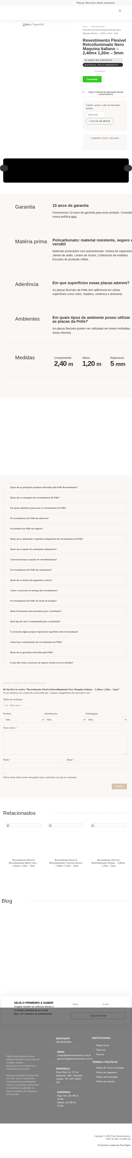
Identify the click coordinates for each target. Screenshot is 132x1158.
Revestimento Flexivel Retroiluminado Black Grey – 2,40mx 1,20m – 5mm (23, 863)
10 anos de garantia (98, 60)
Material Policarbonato (101, 65)
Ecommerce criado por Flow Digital (114, 1145)
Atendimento (50, 713)
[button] (4, 168)
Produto (7, 713)
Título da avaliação (13, 699)
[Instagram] (14, 1050)
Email (71, 759)
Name (7, 759)
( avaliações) (100, 71)
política (68, 216)
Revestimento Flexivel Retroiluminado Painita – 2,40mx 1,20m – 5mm (108, 863)
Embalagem (92, 713)
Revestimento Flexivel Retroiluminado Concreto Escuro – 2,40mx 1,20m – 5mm (65, 863)
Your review (10, 727)
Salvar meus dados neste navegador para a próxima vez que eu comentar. (40, 777)
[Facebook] (8, 1050)
